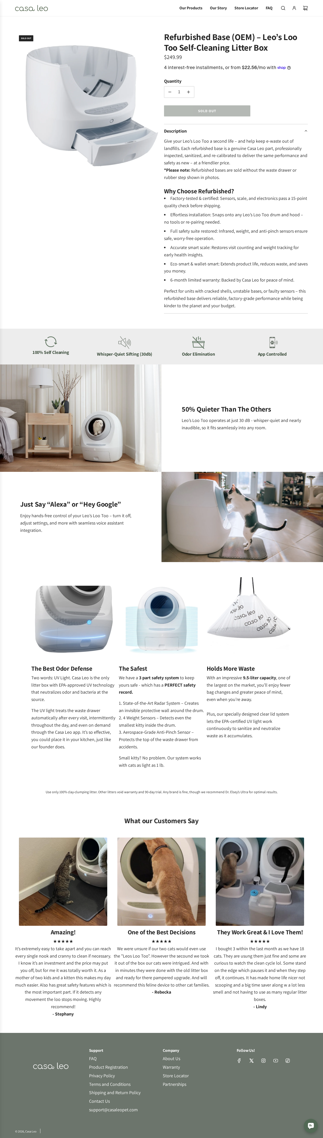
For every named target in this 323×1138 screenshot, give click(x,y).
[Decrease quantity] (169, 92)
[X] (251, 1060)
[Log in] (294, 8)
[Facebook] (239, 1060)
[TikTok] (287, 1060)
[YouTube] (275, 1060)
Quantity (172, 81)
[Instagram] (263, 1060)
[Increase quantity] (188, 92)
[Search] (283, 8)
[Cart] (305, 8)
